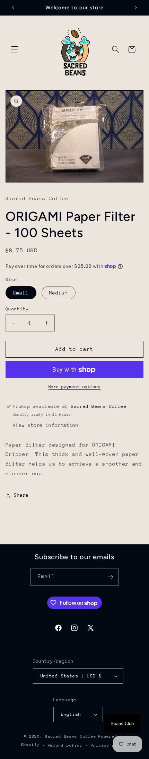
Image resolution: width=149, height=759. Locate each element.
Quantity (17, 308)
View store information (46, 425)
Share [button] (21, 495)
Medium (58, 293)
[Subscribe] (111, 577)
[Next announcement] (135, 7)
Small (21, 293)
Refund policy (65, 745)
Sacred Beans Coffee (70, 736)
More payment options (75, 386)
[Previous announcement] (13, 7)
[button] (15, 49)
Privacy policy (109, 745)
